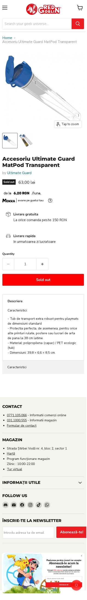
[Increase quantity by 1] (42, 264)
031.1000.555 (17, 420)
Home (7, 38)
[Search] (78, 23)
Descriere (15, 301)
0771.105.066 (17, 415)
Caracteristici (16, 367)
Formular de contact (21, 425)
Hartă (11, 453)
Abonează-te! (71, 532)
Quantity (8, 254)
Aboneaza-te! (63, 584)
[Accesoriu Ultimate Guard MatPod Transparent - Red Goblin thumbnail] (10, 140)
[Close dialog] (81, 556)
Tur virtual (14, 469)
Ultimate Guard (19, 173)
